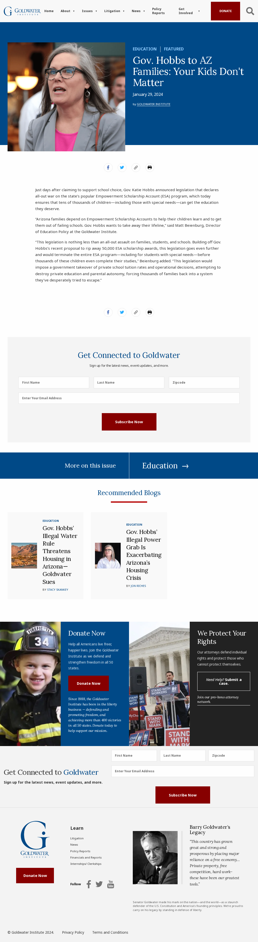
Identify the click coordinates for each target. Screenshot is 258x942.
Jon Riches (138, 586)
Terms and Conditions (110, 932)
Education (145, 49)
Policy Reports (158, 11)
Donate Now (88, 683)
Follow (75, 884)
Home (49, 11)
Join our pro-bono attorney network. (218, 699)
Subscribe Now (129, 421)
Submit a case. (224, 681)
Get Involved (186, 11)
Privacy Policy (73, 932)
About (65, 11)
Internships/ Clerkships (85, 864)
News (136, 11)
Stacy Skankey (57, 589)
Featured (174, 49)
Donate (225, 11)
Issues (87, 11)
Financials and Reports (86, 857)
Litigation (112, 11)
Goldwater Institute (153, 104)
